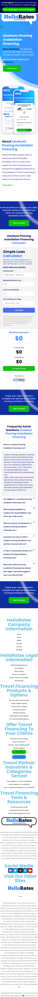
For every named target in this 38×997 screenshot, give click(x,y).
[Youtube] (30, 870)
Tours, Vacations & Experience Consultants (19, 787)
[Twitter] (15, 870)
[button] (19, 446)
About (19, 634)
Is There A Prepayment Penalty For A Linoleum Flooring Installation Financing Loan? (17, 554)
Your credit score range (12, 299)
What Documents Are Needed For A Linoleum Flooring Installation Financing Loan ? (17, 526)
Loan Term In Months (11, 290)
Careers (19, 644)
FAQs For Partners (19, 742)
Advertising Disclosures (19, 665)
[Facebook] (10, 870)
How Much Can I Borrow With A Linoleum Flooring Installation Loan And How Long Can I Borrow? (17, 540)
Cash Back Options (19, 710)
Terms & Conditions (19, 674)
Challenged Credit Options (19, 716)
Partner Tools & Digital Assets (19, 745)
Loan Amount (8, 271)
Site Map (19, 650)
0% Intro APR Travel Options (19, 700)
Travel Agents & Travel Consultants (19, 781)
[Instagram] (20, 870)
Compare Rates (19, 368)
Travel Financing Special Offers (19, 813)
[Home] (19, 19)
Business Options (19, 713)
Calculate (19, 310)
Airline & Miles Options (19, 703)
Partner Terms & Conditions (19, 678)
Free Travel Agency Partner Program (19, 9)
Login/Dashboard (19, 757)
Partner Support (19, 748)
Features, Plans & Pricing (19, 739)
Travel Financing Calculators (19, 810)
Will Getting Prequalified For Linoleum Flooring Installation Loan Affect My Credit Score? (17, 513)
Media (19, 640)
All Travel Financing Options (19, 719)
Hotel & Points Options (19, 707)
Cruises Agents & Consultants (19, 784)
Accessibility (19, 668)
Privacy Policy (19, 671)
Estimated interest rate (12, 280)
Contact (19, 647)
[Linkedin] (25, 870)
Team (19, 637)
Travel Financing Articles (19, 807)
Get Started (19, 752)
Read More (7, 185)
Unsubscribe (19, 681)
